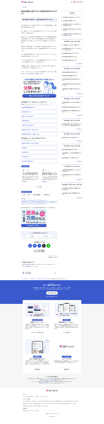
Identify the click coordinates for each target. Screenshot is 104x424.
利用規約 (22, 104)
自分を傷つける (47, 194)
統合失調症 (23, 25)
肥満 (44, 25)
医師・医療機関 (53, 380)
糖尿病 (32, 66)
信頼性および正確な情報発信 (43, 381)
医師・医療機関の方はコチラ (52, 296)
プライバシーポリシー (28, 104)
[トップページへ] (52, 391)
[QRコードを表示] (35, 246)
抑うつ (29, 194)
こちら (50, 382)
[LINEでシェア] (48, 246)
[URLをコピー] (30, 246)
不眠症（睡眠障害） (37, 194)
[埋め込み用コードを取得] (39, 246)
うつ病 (23, 194)
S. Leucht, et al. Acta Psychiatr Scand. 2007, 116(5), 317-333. (34, 200)
